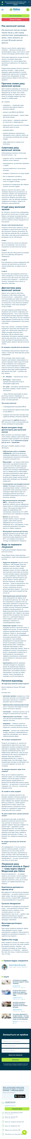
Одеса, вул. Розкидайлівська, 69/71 (14, 1113)
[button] (2, 9)
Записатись (15, 1060)
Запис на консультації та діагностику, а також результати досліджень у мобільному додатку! (15, 3)
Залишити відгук (17, 1109)
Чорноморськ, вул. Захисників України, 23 (15, 1134)
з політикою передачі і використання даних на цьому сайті (15, 1064)
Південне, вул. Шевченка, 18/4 (12, 1130)
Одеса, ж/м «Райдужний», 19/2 (12, 1126)
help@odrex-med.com (10, 1105)
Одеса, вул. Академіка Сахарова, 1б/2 (14, 1122)
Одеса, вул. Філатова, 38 (11, 1117)
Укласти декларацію (15, 16)
